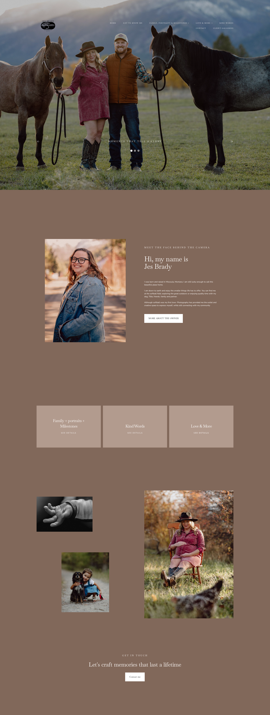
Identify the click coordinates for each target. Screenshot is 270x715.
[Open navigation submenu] (188, 23)
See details (68, 433)
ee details (136, 433)
